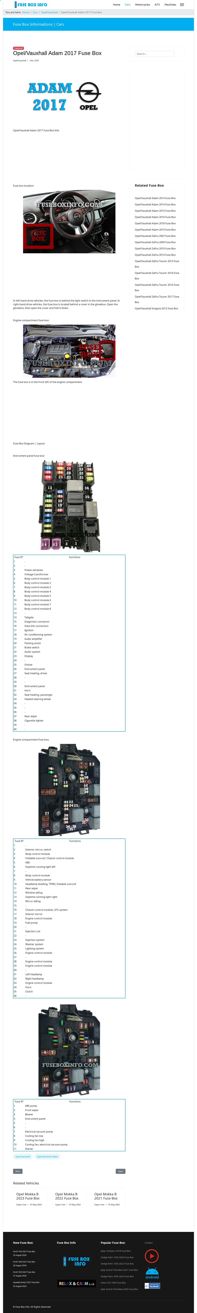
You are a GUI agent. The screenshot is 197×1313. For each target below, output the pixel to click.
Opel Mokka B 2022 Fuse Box (66, 1196)
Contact (149, 1242)
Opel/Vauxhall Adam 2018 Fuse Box (155, 223)
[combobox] (154, 54)
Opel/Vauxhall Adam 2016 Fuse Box (155, 217)
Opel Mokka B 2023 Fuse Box (28, 1196)
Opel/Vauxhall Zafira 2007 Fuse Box (155, 236)
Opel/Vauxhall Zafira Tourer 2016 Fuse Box (157, 287)
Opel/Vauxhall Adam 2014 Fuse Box (155, 204)
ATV (157, 4)
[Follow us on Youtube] (164, 1256)
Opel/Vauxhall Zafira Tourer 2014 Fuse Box (157, 275)
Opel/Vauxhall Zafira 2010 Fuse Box (155, 248)
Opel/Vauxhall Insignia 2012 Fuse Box (156, 308)
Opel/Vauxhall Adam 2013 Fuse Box (155, 198)
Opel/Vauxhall (19, 60)
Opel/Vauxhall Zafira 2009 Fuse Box (155, 242)
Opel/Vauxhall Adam (47, 1156)
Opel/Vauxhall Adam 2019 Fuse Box (155, 229)
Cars (128, 4)
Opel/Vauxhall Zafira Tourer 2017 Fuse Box (157, 299)
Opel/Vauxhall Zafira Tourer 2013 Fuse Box (157, 263)
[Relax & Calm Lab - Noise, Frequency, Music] (76, 1283)
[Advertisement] (69, 156)
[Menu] (182, 4)
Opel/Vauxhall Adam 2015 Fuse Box (155, 210)
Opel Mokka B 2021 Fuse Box (106, 1196)
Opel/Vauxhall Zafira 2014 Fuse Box (155, 255)
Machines (170, 4)
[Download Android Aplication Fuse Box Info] (164, 1273)
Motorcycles (142, 4)
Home (116, 4)
